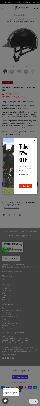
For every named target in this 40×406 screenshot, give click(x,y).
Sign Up (26, 186)
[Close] (34, 140)
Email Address (23, 174)
